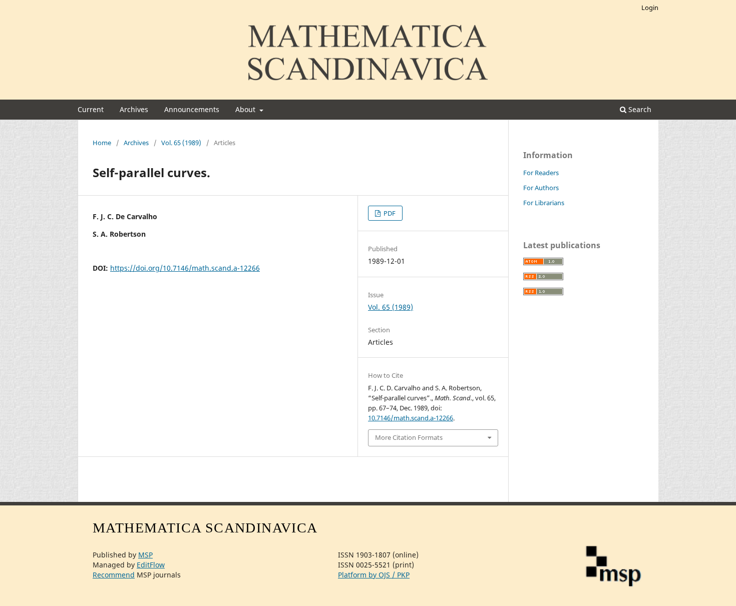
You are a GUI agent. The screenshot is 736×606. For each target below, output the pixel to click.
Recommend (114, 574)
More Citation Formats (409, 437)
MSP (145, 554)
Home (102, 142)
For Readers (541, 172)
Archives (134, 109)
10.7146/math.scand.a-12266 (410, 417)
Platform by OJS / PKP (374, 574)
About (246, 109)
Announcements (191, 109)
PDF (389, 213)
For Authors (541, 187)
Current (91, 109)
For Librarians (543, 202)
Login (649, 7)
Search (638, 109)
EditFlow (151, 564)
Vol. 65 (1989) (181, 142)
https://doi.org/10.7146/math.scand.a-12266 (185, 268)
